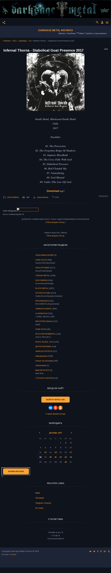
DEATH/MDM (13, 197)
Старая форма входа (55, 414)
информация (41, 356)
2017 (15, 41)
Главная (6, 41)
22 (61, 457)
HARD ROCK (41, 260)
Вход (62, 222)
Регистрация (52, 222)
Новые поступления (44, 361)
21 (55, 457)
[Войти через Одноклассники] (60, 408)
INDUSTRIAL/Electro (44, 321)
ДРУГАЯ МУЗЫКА (43, 346)
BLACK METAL (41, 288)
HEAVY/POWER (42, 268)
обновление (40, 365)
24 (71, 457)
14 (55, 452)
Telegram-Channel (43, 503)
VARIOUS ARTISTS (43, 351)
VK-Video (39, 508)
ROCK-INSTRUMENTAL (45, 334)
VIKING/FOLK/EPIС (43, 309)
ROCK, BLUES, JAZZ (44, 342)
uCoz (14, 554)
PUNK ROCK (41, 329)
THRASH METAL (42, 275)
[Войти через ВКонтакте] (50, 408)
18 (30, 41)
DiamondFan (42, 197)
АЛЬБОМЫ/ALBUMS (44, 255)
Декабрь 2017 (55, 433)
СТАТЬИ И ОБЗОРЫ (44, 378)
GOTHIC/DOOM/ (42, 293)
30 (66, 462)
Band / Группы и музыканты (93, 33)
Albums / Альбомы (67, 33)
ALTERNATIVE (41, 313)
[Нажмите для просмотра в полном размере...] (55, 110)
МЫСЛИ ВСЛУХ (42, 370)
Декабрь (23, 41)
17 (71, 452)
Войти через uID (55, 400)
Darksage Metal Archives (55, 30)
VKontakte (39, 498)
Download (53, 191)
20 (50, 457)
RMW (37, 493)
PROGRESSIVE (42, 301)
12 (45, 452)
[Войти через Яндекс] (55, 408)
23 (66, 457)
